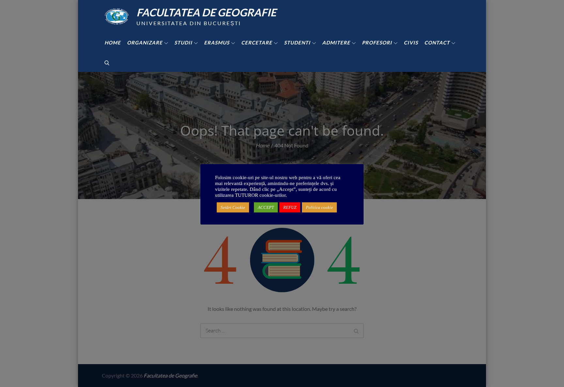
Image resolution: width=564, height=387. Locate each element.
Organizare (145, 42)
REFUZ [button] (289, 207)
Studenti (297, 42)
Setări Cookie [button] (233, 207)
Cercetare (256, 42)
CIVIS (411, 42)
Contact (437, 42)
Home (112, 42)
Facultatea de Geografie (206, 12)
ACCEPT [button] (266, 207)
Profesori (377, 42)
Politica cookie (319, 207)
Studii (183, 42)
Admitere (336, 42)
